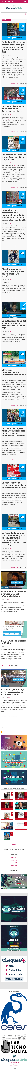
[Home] (14, 7)
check (10, 55)
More (13, 844)
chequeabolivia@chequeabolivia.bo (14, 1064)
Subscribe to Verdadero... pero (1, 732)
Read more (13, 83)
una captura (8, 119)
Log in (18, 83)
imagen (16, 165)
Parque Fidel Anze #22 (14, 1062)
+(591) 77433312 (14, 1065)
